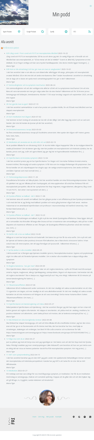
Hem (34, 416)
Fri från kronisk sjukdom (11, 47)
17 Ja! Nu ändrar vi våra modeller (19, 250)
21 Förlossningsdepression (17, 177)
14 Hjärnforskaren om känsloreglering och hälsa (25, 304)
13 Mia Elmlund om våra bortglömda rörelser (24, 320)
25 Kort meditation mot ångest (18, 117)
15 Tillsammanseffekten (15, 285)
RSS (75, 31)
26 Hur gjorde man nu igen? (17, 104)
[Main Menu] (90, 5)
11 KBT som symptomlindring (18, 355)
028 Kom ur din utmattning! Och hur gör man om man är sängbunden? (33, 69)
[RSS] (90, 417)
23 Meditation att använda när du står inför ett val (26, 142)
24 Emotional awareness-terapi (18, 129)
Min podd (50, 416)
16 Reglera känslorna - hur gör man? (20, 266)
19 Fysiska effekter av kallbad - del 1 (20, 215)
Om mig (41, 416)
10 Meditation (11, 370)
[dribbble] (85, 417)
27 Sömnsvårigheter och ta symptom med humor (25, 85)
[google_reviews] (79, 417)
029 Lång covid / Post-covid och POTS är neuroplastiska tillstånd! (32, 53)
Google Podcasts (31, 31)
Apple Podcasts (7, 31)
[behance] (74, 417)
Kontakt (58, 416)
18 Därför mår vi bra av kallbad (18, 234)
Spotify (52, 31)
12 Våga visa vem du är (15, 339)
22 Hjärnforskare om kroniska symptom (22, 158)
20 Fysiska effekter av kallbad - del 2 (20, 196)
